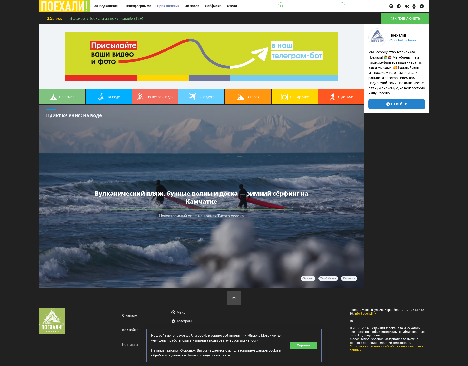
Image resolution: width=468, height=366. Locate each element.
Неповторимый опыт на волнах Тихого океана (201, 215)
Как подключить (106, 6)
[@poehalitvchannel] (377, 37)
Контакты (130, 345)
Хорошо (303, 345)
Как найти (130, 330)
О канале (129, 315)
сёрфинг (307, 278)
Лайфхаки (213, 6)
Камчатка (349, 278)
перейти (399, 104)
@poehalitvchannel (403, 40)
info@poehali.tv (365, 313)
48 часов (192, 6)
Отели (232, 6)
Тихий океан (328, 278)
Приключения (168, 6)
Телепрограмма (138, 6)
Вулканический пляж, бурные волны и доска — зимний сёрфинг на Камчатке (201, 197)
